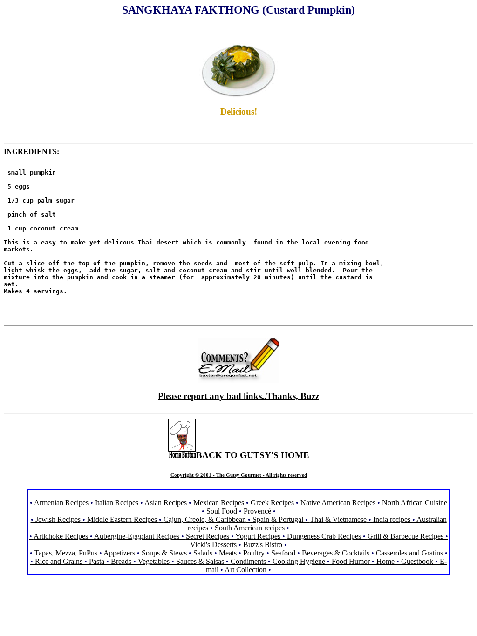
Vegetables (154, 561)
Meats (228, 553)
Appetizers (120, 553)
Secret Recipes (207, 536)
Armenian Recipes (61, 503)
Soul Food (221, 511)
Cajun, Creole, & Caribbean (205, 519)
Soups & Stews (164, 553)
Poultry (254, 553)
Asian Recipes (165, 503)
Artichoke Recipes (61, 536)
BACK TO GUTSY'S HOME (252, 455)
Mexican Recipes (219, 503)
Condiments (248, 561)
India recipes (391, 519)
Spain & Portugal (277, 519)
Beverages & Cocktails (336, 553)
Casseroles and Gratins (409, 553)
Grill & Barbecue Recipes (406, 536)
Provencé (257, 511)
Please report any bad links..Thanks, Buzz (238, 396)
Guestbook (417, 561)
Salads (202, 553)
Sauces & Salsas (200, 561)
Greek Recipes (272, 503)
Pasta (96, 561)
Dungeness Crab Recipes (324, 536)
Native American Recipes (337, 503)
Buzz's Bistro (262, 544)
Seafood (283, 553)
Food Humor (352, 561)
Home (385, 561)
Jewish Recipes (58, 519)
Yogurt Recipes (257, 536)
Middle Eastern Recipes (123, 519)
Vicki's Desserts (214, 544)
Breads (121, 561)
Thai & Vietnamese (338, 519)
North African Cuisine (414, 503)
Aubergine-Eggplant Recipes (136, 536)
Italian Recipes (117, 503)
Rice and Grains (58, 561)
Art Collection (245, 570)
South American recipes (250, 528)
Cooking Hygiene (300, 561)
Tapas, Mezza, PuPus (65, 553)
